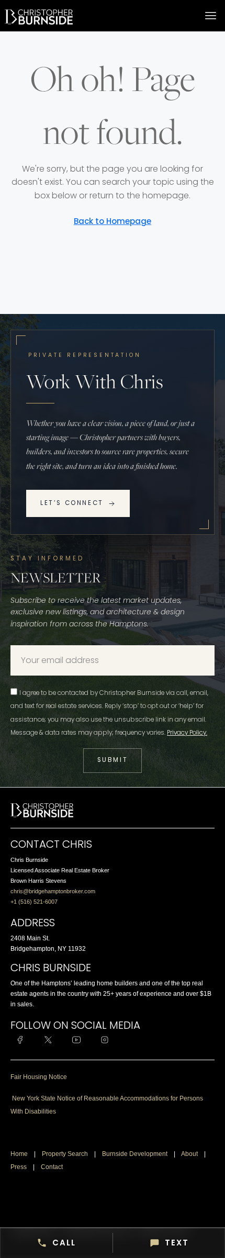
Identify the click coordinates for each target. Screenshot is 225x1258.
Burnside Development (134, 1154)
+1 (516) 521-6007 (34, 901)
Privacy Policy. (187, 732)
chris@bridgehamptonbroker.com (52, 891)
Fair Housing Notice (38, 1077)
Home (19, 1154)
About (189, 1154)
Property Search (65, 1154)
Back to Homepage (112, 221)
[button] (210, 15)
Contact (52, 1167)
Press (18, 1167)
